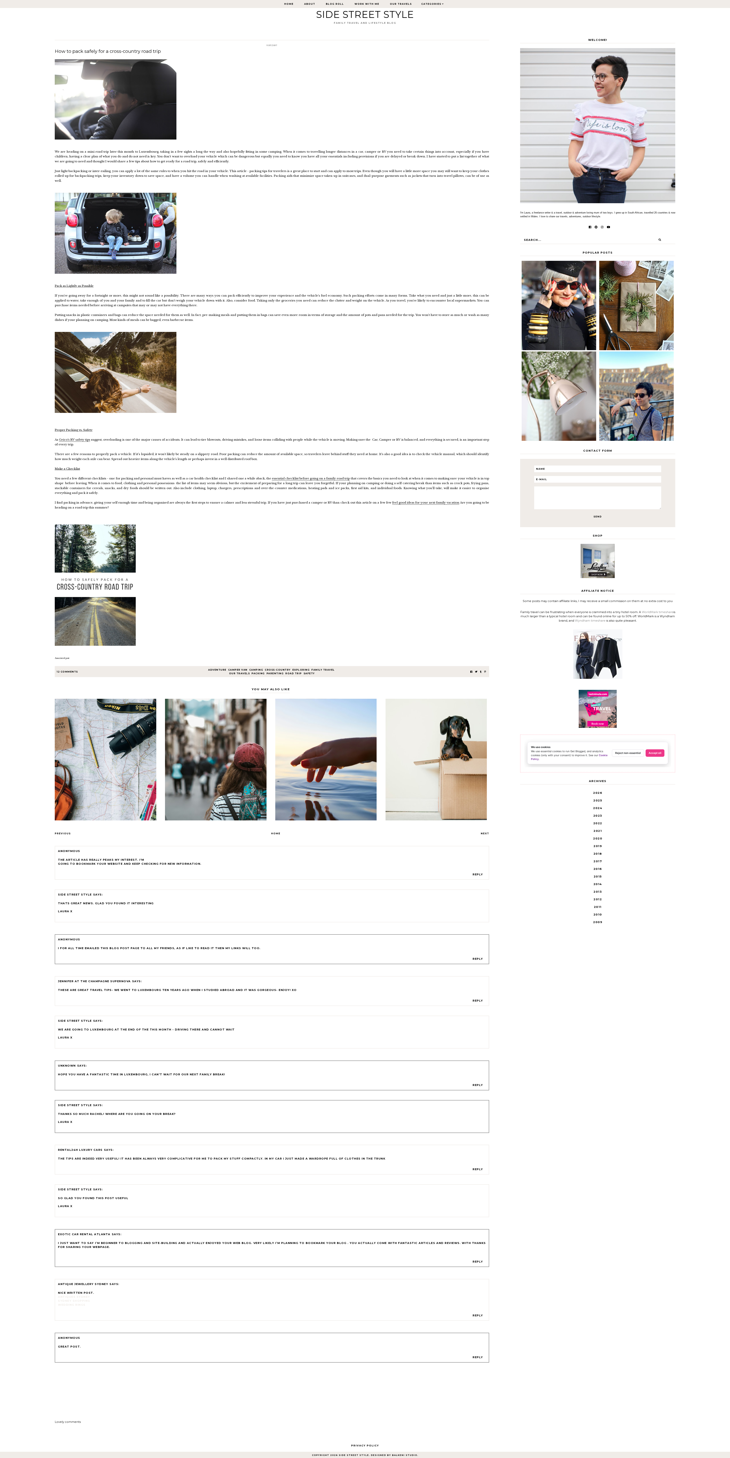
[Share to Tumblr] (481, 671)
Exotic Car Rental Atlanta (84, 1234)
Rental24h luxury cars (80, 1150)
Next (485, 833)
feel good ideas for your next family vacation (425, 502)
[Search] (659, 240)
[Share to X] (476, 671)
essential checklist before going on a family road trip (311, 478)
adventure (217, 669)
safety (309, 673)
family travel (323, 669)
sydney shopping (74, 1301)
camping (256, 669)
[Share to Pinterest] (485, 671)
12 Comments (67, 671)
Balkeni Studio (404, 1455)
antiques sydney (74, 1297)
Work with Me (367, 3)
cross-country (278, 669)
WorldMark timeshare (657, 612)
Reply (478, 874)
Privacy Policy (365, 1445)
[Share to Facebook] (471, 671)
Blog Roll (335, 3)
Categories (431, 3)
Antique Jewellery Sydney (83, 1284)
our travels (239, 673)
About (309, 3)
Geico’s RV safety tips (74, 439)
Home (289, 3)
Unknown (67, 1065)
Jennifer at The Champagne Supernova (94, 981)
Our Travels (401, 3)
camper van (238, 669)
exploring (301, 669)
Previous (63, 833)
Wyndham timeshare (590, 620)
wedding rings (72, 1304)
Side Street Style (365, 14)
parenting (275, 673)
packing (258, 673)
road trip (293, 673)
